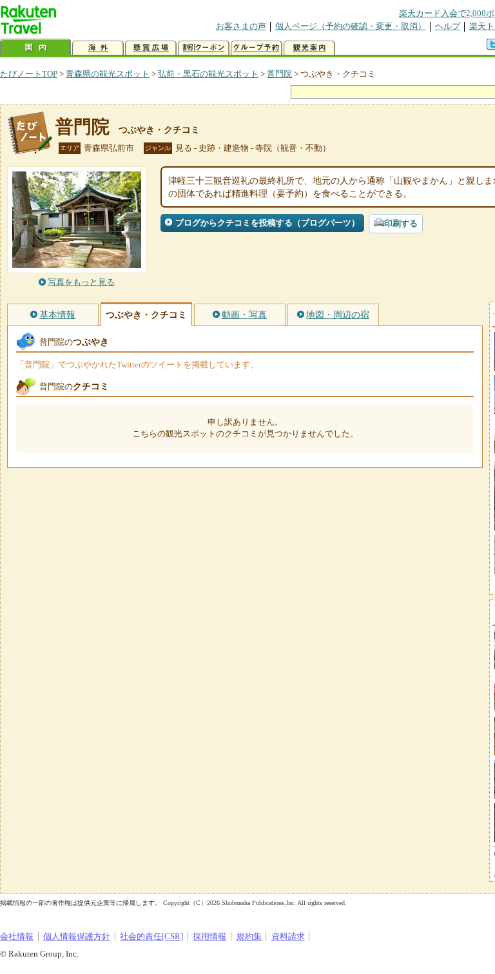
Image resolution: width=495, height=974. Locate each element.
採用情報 (209, 936)
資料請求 (288, 936)
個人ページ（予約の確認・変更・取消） (350, 26)
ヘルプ (447, 26)
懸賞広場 (151, 48)
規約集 (249, 936)
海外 (98, 48)
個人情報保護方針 (76, 936)
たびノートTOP (28, 74)
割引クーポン (203, 48)
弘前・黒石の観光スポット (208, 74)
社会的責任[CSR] (151, 936)
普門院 (279, 74)
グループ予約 (256, 48)
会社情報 (17, 936)
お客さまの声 (241, 26)
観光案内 (309, 48)
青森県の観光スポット (108, 74)
